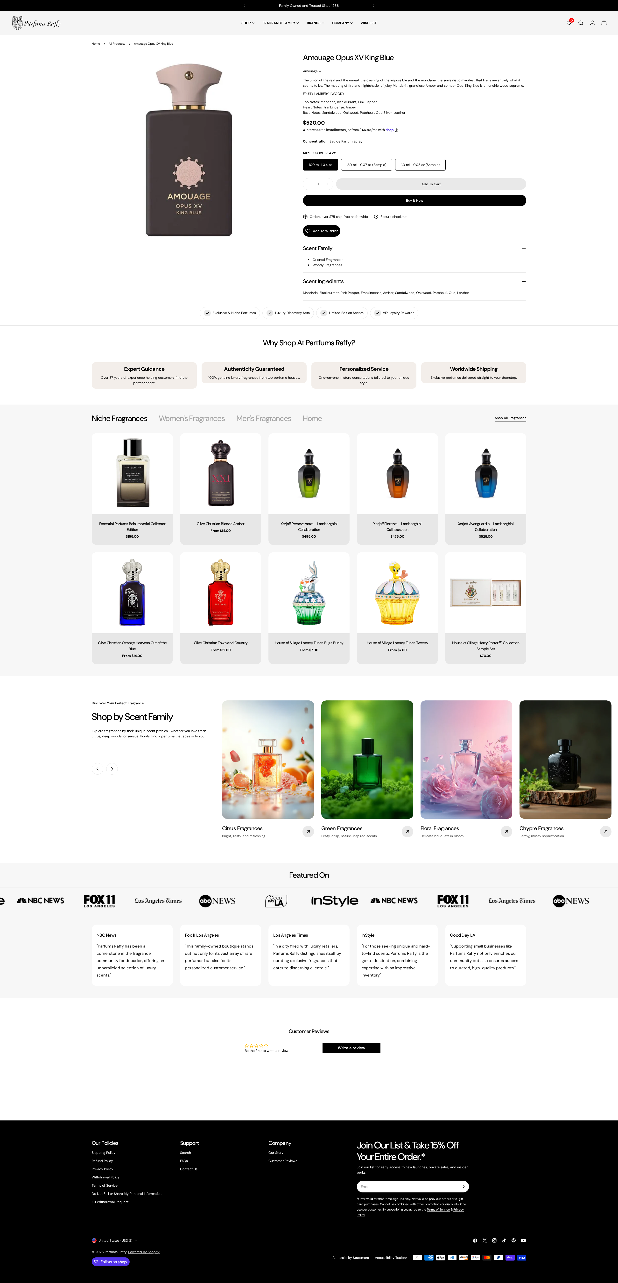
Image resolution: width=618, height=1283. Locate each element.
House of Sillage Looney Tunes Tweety (397, 642)
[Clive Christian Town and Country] (220, 592)
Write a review (351, 1047)
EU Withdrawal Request (110, 1202)
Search (185, 1152)
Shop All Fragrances (510, 418)
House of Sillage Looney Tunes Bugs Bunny (309, 642)
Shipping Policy (103, 1152)
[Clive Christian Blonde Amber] (220, 473)
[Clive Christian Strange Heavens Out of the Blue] (132, 592)
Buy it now (414, 200)
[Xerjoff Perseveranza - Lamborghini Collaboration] (309, 473)
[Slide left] (97, 769)
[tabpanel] (309, 548)
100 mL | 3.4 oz (320, 165)
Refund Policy (102, 1161)
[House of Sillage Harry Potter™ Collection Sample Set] (485, 592)
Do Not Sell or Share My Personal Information (127, 1193)
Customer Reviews (282, 1161)
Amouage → (312, 71)
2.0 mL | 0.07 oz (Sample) (366, 165)
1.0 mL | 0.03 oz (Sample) (420, 165)
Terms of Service (105, 1185)
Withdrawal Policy (106, 1177)
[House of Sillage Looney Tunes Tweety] (397, 592)
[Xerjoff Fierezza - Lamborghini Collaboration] (397, 473)
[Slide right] (112, 769)
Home (96, 44)
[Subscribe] (463, 1187)
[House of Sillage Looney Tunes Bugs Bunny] (309, 592)
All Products (117, 44)
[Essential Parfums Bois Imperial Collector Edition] (132, 473)
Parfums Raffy (115, 1252)
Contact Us (188, 1169)
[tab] (119, 418)
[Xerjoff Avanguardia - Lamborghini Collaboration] (485, 473)
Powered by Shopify (144, 1252)
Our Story (275, 1152)
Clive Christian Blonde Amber (220, 523)
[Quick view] (166, 443)
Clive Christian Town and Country (221, 642)
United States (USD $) (115, 1240)
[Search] (581, 23)
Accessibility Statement (350, 1257)
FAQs (184, 1161)
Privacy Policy (102, 1169)
